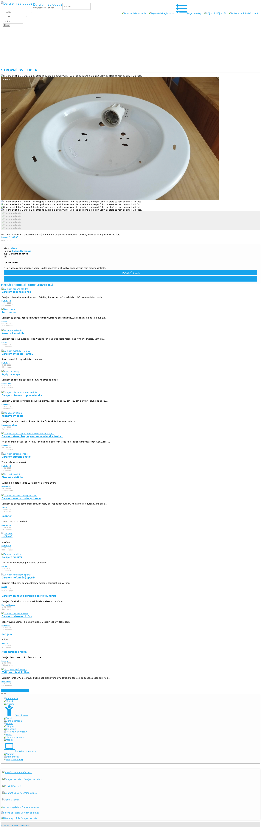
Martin (4, 566)
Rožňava (4, 661)
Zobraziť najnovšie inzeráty (15, 690)
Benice (4, 587)
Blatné (4, 342)
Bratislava (5, 363)
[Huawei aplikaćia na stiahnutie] (20, 818)
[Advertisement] (130, 48)
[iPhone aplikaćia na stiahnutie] (20, 812)
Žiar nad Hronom (8, 605)
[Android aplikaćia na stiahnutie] (21, 807)
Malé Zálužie (6, 682)
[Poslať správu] (5, 693)
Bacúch (4, 321)
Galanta (4, 643)
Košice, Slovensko (21, 251)
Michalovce (5, 486)
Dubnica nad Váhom (9, 425)
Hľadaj (6, 25)
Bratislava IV (6, 445)
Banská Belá (6, 383)
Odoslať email (131, 272)
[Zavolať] (2, 693)
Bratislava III (6, 301)
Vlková (4, 507)
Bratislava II (6, 466)
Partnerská (5, 626)
